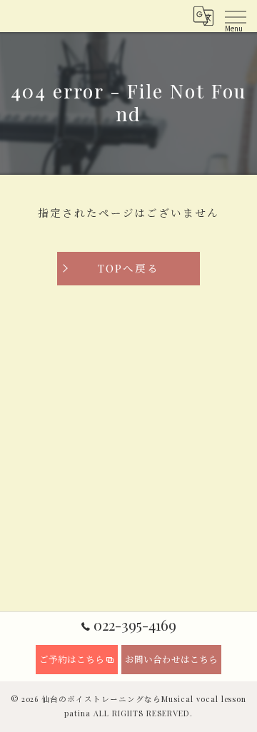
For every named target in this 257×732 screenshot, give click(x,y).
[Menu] (234, 15)
